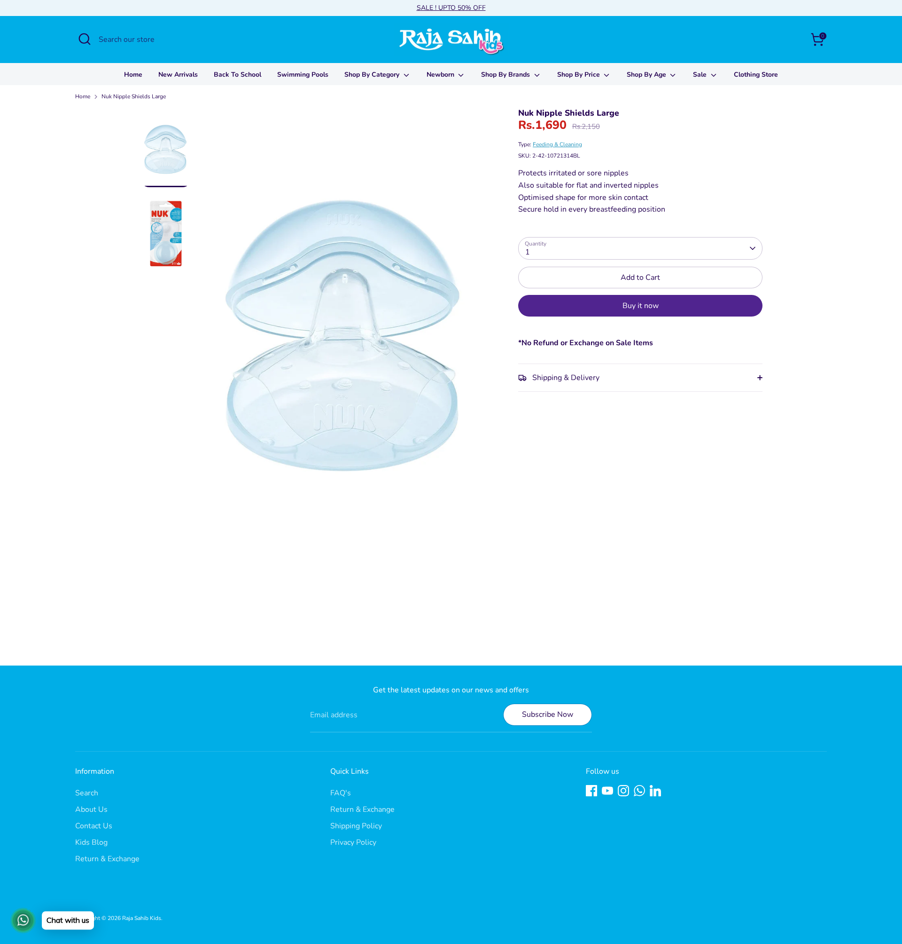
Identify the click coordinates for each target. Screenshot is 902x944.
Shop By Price (579, 74)
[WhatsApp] (639, 790)
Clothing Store (756, 74)
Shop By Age (647, 74)
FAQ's (340, 793)
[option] (344, 330)
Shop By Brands (506, 74)
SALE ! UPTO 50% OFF (451, 7)
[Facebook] (591, 790)
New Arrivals (178, 74)
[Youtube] (607, 790)
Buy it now (640, 306)
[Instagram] (623, 790)
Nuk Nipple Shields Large (133, 96)
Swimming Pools (302, 74)
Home (133, 74)
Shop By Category (372, 74)
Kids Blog (91, 842)
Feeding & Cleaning (557, 144)
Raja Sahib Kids (141, 918)
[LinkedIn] (655, 790)
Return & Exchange (107, 859)
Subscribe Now (547, 714)
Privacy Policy (353, 842)
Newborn (441, 74)
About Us (91, 809)
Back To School (237, 74)
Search (86, 793)
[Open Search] (84, 39)
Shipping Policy (356, 826)
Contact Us (93, 826)
